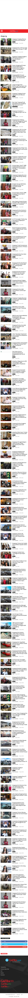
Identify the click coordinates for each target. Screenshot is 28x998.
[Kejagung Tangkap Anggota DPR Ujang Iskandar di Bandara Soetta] (6, 59)
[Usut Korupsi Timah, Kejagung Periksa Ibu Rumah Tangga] (6, 616)
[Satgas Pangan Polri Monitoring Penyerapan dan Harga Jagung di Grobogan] (6, 87)
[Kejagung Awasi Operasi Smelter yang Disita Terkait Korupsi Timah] (6, 527)
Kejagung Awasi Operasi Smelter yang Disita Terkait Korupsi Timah (19, 526)
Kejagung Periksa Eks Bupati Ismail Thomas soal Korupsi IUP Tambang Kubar (19, 264)
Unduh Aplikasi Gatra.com (10, 994)
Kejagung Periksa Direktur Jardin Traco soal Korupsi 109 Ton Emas (19, 140)
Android (18, 994)
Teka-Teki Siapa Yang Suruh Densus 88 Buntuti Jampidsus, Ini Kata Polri (19, 335)
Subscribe (24, 946)
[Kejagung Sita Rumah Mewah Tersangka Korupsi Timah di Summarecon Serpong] (6, 519)
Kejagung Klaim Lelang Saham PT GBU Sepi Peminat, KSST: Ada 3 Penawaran (19, 344)
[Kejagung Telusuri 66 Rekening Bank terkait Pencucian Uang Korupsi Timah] (6, 536)
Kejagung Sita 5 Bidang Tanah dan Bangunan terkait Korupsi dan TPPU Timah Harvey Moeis (19, 121)
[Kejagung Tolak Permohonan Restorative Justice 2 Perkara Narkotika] (6, 248)
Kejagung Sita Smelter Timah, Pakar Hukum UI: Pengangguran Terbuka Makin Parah (18, 634)
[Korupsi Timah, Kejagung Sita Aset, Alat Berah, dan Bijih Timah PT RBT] (6, 716)
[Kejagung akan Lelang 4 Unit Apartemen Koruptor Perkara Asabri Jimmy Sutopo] (6, 887)
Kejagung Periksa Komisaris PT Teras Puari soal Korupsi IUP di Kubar (19, 212)
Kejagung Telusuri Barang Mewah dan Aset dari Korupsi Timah (19, 814)
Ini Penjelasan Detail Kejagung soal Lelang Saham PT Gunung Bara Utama (19, 482)
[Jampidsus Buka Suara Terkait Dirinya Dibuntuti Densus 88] (6, 436)
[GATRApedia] (6, 983)
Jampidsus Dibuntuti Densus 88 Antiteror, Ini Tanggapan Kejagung (19, 474)
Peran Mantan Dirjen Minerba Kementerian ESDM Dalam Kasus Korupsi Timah (19, 390)
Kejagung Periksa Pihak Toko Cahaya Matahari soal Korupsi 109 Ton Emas (19, 149)
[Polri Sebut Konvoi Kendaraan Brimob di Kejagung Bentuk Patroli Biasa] (6, 355)
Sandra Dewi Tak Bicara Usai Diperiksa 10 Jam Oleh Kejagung (19, 562)
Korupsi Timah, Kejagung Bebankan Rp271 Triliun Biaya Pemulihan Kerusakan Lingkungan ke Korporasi (19, 696)
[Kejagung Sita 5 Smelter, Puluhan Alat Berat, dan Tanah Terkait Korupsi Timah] (6, 724)
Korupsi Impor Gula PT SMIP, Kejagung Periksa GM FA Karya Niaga (19, 194)
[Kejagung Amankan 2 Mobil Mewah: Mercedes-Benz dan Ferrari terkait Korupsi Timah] (6, 653)
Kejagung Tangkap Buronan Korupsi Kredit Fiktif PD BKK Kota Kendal (19, 299)
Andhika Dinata (15, 285)
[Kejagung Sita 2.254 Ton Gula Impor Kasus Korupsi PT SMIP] (6, 50)
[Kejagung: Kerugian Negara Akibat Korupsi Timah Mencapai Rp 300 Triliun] (6, 445)
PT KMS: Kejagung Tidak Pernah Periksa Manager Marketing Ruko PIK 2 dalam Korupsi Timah (19, 588)
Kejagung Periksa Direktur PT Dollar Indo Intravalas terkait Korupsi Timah (19, 273)
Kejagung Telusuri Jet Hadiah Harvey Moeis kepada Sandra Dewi (19, 545)
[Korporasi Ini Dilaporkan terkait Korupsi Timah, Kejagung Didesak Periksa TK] (6, 761)
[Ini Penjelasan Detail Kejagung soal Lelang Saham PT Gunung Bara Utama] (6, 483)
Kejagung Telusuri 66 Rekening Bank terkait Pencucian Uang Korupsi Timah (18, 535)
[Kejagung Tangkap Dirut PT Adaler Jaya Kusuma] (6, 779)
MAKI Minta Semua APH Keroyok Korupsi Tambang (19, 307)
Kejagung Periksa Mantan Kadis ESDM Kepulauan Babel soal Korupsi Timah (19, 679)
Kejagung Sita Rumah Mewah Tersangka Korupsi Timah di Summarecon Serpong (19, 517)
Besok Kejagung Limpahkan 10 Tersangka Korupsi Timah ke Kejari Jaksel (19, 229)
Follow (24, 944)
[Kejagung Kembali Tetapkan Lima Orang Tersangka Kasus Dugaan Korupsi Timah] (6, 671)
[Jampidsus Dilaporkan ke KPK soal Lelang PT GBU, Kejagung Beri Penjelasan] (6, 364)
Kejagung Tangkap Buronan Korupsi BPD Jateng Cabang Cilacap (19, 176)
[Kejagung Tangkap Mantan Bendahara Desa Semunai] (6, 41)
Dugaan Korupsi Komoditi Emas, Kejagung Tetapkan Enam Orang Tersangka (18, 371)
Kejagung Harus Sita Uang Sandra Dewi (19, 866)
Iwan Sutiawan (15, 43)
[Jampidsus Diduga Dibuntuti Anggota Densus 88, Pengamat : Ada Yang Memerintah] (6, 465)
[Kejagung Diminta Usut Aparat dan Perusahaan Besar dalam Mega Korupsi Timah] (6, 805)
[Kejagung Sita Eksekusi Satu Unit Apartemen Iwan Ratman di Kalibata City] (6, 788)
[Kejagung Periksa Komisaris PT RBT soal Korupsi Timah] (6, 896)
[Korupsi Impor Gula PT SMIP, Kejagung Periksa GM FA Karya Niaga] (6, 195)
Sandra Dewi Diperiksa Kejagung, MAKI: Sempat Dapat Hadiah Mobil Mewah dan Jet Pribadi (19, 876)
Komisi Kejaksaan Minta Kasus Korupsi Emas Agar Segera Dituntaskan (18, 687)
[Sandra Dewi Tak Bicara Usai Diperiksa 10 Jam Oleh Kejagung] (6, 563)
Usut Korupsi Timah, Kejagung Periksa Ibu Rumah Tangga (19, 615)
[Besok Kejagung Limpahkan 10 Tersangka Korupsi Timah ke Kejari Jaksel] (6, 230)
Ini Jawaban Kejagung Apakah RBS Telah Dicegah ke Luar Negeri (19, 822)
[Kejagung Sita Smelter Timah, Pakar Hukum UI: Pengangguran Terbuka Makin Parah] (6, 635)
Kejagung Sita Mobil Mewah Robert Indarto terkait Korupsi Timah (19, 742)
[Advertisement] (14, 15)
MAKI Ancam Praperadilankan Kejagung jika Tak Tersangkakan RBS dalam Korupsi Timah (19, 317)
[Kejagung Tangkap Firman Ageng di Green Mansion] (6, 96)
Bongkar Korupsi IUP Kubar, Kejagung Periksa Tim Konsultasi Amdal (19, 185)
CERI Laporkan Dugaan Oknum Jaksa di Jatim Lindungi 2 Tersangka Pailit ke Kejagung (19, 624)
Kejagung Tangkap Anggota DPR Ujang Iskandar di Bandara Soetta (19, 58)
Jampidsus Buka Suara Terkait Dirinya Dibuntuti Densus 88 (19, 433)
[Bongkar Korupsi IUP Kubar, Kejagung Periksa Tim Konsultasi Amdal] (6, 186)
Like (25, 941)
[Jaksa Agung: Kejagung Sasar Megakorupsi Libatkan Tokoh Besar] (6, 796)
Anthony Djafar (15, 107)
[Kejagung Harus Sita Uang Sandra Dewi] (6, 868)
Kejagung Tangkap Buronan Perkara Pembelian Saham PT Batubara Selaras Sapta (19, 579)
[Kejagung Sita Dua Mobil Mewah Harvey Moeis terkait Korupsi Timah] (6, 931)
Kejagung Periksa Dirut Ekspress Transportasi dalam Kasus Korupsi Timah (19, 509)
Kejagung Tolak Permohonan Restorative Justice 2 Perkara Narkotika (19, 247)
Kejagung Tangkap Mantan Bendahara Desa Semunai (19, 39)
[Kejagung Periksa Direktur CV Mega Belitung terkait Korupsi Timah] (6, 501)
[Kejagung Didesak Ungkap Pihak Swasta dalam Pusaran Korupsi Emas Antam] (6, 283)
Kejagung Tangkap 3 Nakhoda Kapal (17, 768)
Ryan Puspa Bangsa (16, 639)
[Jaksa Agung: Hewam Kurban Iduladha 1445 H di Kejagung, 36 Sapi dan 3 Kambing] (6, 204)
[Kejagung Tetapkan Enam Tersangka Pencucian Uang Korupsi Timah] (6, 400)
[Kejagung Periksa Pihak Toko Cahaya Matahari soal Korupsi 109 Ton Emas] (6, 150)
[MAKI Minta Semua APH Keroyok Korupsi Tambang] (6, 309)
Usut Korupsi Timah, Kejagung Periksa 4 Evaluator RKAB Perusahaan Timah (19, 598)
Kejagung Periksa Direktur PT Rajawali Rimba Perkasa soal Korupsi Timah (19, 571)
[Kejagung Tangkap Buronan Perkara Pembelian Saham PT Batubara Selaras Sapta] (6, 580)
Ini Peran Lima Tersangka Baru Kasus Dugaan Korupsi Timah (19, 661)
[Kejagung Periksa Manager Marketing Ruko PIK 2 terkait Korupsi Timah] (6, 608)
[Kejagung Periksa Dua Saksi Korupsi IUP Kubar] (6, 256)
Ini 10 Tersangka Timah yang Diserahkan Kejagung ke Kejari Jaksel (19, 220)
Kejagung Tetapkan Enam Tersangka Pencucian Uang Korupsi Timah (19, 398)
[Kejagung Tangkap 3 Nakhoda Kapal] (6, 770)
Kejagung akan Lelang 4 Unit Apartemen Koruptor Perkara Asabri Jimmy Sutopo (19, 886)
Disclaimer (3, 974)
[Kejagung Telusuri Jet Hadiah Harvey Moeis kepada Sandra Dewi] (6, 546)
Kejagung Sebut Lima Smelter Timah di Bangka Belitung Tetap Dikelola (18, 706)
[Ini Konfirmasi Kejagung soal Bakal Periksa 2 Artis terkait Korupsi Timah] (6, 832)
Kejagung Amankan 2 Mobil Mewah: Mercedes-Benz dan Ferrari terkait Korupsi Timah (19, 652)
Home (1, 34)
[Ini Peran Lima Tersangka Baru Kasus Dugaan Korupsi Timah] (6, 662)
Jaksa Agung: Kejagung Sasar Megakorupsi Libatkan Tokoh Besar (19, 795)
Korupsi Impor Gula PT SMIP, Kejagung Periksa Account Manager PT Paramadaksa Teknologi (19, 167)
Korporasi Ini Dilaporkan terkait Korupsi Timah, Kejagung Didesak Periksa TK (19, 760)
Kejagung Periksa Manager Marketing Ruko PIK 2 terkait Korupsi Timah (19, 607)
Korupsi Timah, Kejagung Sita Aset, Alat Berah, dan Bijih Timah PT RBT (19, 715)
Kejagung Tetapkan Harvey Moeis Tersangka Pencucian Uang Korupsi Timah (19, 840)
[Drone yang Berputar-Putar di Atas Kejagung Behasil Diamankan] (6, 239)
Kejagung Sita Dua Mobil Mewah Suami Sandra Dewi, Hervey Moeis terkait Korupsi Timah (19, 751)
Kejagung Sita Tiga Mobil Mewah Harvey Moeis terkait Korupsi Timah (19, 643)
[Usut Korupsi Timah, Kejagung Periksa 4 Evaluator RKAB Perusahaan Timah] (6, 599)
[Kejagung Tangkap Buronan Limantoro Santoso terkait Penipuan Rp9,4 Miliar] (6, 159)
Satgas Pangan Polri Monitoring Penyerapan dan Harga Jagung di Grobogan (19, 86)
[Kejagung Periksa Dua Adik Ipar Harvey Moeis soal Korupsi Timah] (6, 328)
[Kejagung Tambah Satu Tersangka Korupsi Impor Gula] (6, 555)
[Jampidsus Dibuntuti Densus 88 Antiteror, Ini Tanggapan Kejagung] (6, 475)
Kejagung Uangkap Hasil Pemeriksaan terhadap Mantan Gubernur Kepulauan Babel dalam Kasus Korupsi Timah (19, 454)
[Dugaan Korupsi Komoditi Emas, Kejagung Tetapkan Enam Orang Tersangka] (6, 372)
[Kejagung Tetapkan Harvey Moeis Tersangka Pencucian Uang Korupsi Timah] (6, 841)
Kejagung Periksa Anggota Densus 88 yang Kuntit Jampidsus (19, 425)
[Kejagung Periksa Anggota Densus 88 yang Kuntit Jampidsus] (6, 426)
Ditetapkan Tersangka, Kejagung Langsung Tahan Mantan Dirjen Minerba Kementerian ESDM (19, 380)
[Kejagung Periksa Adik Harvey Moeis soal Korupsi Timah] (6, 292)
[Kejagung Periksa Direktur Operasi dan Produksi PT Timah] (6, 904)
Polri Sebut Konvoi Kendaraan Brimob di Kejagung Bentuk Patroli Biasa (18, 353)
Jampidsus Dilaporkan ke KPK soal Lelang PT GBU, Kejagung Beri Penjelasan (19, 362)
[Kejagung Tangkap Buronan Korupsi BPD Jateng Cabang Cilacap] (6, 178)
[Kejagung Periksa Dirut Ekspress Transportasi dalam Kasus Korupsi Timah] (6, 510)
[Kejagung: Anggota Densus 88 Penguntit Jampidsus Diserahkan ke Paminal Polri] (6, 417)
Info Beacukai (15, 106)
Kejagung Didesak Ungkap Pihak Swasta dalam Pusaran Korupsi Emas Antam (19, 282)
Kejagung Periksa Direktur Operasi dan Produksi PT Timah (19, 903)
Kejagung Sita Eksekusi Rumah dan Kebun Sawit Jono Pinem (19, 912)
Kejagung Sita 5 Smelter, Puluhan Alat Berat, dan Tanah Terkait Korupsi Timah (19, 723)
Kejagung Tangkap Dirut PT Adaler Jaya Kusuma (19, 777)
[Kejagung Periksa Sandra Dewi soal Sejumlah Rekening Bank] (6, 850)
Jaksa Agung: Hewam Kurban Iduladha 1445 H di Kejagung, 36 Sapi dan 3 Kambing (19, 203)
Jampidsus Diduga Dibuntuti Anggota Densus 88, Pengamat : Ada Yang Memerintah (19, 464)
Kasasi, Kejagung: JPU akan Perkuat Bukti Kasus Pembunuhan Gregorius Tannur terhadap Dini (19, 67)
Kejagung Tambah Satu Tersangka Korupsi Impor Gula (18, 553)
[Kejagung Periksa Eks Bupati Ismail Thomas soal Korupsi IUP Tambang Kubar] (6, 265)
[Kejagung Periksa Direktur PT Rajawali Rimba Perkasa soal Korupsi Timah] (6, 572)
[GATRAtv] (6, 986)
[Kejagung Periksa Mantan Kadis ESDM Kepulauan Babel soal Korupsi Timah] (6, 680)
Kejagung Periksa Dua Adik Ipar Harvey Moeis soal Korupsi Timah (19, 326)
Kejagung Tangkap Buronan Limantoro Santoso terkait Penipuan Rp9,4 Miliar (19, 158)
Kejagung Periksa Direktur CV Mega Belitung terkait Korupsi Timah (19, 500)
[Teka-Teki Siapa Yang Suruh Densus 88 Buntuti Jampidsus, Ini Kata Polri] (6, 336)
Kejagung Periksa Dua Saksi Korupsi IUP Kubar (19, 254)
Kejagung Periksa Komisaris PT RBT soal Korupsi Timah (19, 893)
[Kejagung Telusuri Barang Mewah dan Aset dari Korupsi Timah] (6, 815)
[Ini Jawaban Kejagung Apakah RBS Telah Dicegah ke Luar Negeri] (6, 824)
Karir (1, 971)
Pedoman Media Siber (5, 969)
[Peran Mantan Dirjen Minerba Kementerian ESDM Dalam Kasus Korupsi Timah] (6, 391)
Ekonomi (14, 88)
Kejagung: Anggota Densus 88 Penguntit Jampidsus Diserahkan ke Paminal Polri (19, 416)
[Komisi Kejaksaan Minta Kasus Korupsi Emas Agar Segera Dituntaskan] (6, 688)
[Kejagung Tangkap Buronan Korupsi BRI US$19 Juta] (6, 922)
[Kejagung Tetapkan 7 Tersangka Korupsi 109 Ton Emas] (6, 113)
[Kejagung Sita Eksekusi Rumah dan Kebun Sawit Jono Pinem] (6, 913)
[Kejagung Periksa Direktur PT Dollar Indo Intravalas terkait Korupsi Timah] (6, 274)
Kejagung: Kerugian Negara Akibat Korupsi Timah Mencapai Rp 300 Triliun (19, 443)
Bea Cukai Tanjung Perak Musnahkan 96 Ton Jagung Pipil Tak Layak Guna (19, 104)
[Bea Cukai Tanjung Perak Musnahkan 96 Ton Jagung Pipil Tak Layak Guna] (6, 105)
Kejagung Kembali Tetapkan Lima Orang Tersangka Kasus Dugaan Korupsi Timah (19, 670)
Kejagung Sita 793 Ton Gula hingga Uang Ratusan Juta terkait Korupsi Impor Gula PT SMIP (19, 131)
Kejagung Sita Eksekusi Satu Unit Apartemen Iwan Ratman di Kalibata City (19, 786)
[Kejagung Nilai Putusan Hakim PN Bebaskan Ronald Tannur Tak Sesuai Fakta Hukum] (6, 77)
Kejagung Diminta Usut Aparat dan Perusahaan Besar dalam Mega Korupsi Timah (19, 804)
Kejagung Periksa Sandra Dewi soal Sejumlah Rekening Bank (19, 849)
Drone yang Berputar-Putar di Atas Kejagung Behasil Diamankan (19, 238)
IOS (21, 994)
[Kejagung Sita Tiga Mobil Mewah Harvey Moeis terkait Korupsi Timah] (6, 645)
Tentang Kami (3, 967)
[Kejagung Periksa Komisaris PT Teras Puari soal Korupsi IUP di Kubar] (6, 213)
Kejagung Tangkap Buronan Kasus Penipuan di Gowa (19, 490)
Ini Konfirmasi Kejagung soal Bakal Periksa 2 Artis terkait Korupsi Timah (19, 831)
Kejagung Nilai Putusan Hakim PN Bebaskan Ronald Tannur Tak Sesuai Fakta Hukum (19, 77)
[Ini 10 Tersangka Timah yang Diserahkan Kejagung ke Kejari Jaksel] (6, 221)
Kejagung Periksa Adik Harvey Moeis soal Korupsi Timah (19, 290)
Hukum (14, 41)
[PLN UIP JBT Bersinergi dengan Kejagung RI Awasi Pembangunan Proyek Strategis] (6, 733)
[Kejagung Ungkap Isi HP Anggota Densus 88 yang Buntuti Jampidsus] (6, 408)
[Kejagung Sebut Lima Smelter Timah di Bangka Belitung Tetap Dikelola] (6, 707)
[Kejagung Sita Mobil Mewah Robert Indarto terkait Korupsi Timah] (6, 743)
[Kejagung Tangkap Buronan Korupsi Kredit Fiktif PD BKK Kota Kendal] (6, 300)
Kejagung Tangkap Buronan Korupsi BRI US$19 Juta (19, 920)
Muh (13, 737)
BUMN (14, 736)
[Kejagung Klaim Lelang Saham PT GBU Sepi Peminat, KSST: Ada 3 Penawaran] (6, 345)
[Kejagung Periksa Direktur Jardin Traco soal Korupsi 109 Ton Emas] (6, 142)
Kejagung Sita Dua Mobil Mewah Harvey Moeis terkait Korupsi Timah (19, 930)
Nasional (14, 205)
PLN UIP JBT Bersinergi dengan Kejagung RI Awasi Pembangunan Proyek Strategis (19, 732)
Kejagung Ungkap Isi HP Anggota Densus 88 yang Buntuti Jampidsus (18, 407)
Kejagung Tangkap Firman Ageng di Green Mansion (19, 94)
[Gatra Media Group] (7, 981)
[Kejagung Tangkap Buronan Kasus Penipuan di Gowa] (6, 492)
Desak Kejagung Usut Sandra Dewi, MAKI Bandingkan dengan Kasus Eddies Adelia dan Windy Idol (19, 858)
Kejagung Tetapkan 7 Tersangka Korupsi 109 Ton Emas (19, 112)
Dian (13, 81)
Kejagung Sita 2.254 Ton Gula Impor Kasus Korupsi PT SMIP (19, 48)
